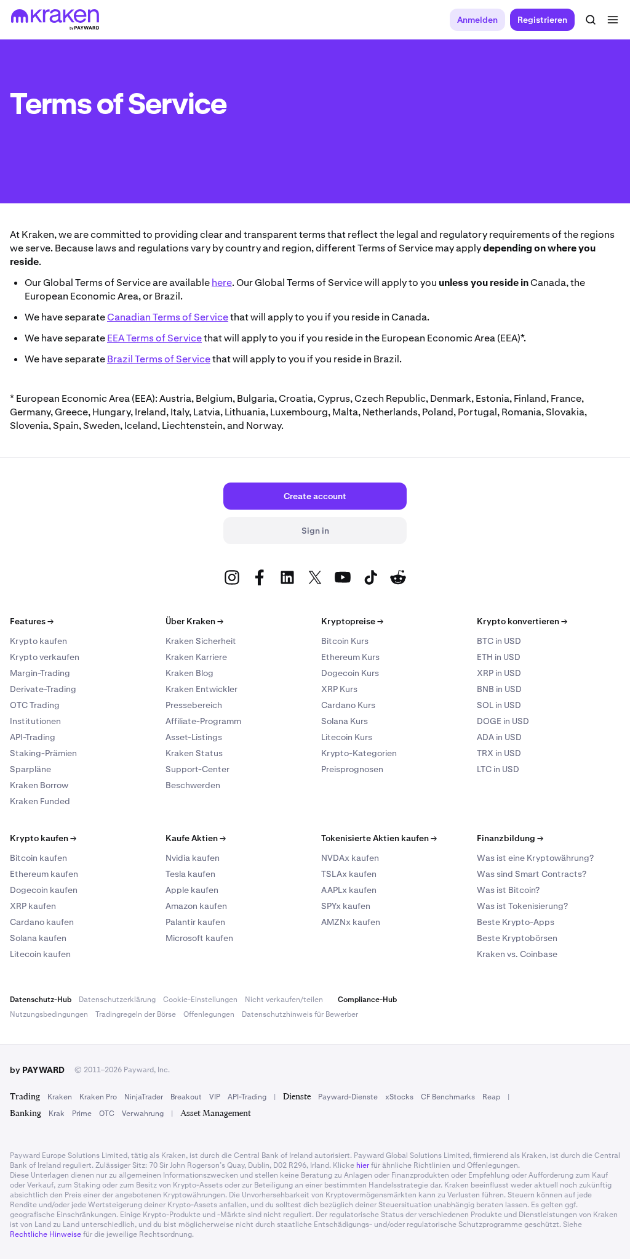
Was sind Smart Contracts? (531, 873)
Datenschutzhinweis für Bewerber (300, 1014)
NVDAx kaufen (350, 857)
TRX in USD (499, 753)
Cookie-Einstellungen (200, 999)
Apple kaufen (191, 889)
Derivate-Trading (43, 689)
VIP (214, 1097)
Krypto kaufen (38, 640)
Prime (82, 1113)
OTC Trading (35, 705)
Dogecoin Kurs (350, 672)
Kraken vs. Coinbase (517, 954)
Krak (57, 1113)
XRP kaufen (33, 905)
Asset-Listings (193, 737)
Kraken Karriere (196, 656)
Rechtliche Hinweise (45, 1234)
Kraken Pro (98, 1097)
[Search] (590, 20)
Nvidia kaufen (192, 857)
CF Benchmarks (448, 1097)
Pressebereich (193, 705)
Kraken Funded (40, 801)
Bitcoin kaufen (38, 857)
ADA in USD (499, 737)
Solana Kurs (344, 721)
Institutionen (35, 721)
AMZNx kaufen (350, 921)
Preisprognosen (352, 769)
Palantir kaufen (195, 921)
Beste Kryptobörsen (517, 937)
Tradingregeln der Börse (135, 1014)
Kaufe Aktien (195, 838)
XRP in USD (499, 672)
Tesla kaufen (190, 873)
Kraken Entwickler (201, 689)
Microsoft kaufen (199, 937)
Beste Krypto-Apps (515, 921)
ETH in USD (498, 656)
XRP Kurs (339, 689)
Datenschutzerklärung (117, 999)
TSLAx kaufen (349, 873)
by (37, 1069)
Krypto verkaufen (44, 656)
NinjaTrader (143, 1097)
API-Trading (32, 737)
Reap (491, 1097)
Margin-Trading (40, 672)
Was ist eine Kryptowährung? (535, 857)
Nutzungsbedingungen (49, 1014)
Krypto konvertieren (522, 621)
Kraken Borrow (39, 785)
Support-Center (197, 769)
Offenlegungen (208, 1014)
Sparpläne (30, 769)
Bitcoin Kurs (345, 640)
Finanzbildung (510, 838)
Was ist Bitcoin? (508, 889)
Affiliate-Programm (203, 721)
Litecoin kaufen (40, 954)
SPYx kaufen (345, 905)
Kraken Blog (189, 672)
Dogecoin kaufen (44, 889)
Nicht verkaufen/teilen (284, 999)
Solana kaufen (38, 937)
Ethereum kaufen (44, 873)
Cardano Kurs (348, 705)
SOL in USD (499, 705)
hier (362, 1165)
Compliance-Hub (367, 999)
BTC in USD (499, 640)
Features (32, 621)
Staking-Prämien (43, 753)
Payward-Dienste (348, 1097)
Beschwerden (192, 785)
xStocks (399, 1097)
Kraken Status (194, 753)
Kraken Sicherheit (200, 640)
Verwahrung (143, 1113)
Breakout (186, 1097)
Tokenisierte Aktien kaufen (379, 838)
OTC (106, 1113)
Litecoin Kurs (346, 737)
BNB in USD (499, 689)
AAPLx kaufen (349, 889)
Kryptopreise (352, 621)
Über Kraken (194, 621)
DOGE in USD (503, 721)
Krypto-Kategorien (359, 753)
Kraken (59, 1097)
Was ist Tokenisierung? (522, 905)
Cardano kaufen (42, 921)
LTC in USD (498, 769)
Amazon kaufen (196, 905)
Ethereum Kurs (350, 656)
